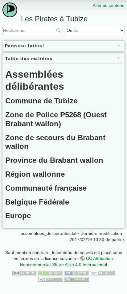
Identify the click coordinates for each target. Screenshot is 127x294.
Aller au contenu (109, 5)
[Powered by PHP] (76, 272)
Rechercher (59, 30)
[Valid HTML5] (102, 272)
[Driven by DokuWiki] (76, 278)
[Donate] (50, 272)
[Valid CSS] (50, 278)
